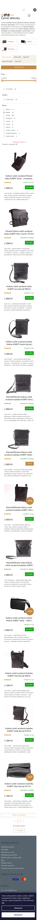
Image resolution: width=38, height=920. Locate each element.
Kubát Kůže (11, 100)
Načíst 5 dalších (19, 815)
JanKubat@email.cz (10, 890)
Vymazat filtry (18, 142)
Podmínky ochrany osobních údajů (12, 868)
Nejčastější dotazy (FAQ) (9, 855)
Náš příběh (4, 850)
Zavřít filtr (19, 67)
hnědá (10, 115)
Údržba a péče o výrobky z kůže (11, 858)
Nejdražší (26, 57)
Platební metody (6, 863)
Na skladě (11, 89)
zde (3, 903)
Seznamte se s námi (7, 852)
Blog (2, 860)
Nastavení (18, 908)
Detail (29, 464)
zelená (9, 127)
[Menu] (35, 10)
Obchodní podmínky (7, 866)
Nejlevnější (17, 57)
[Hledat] (24, 10)
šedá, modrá (11, 136)
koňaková (10, 118)
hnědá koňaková (13, 133)
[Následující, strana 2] (19, 821)
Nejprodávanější (7, 61)
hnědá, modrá (12, 130)
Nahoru (20, 831)
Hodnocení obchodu (7, 847)
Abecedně (18, 61)
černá (10, 112)
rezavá (9, 124)
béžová (9, 109)
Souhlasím (18, 915)
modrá (9, 121)
